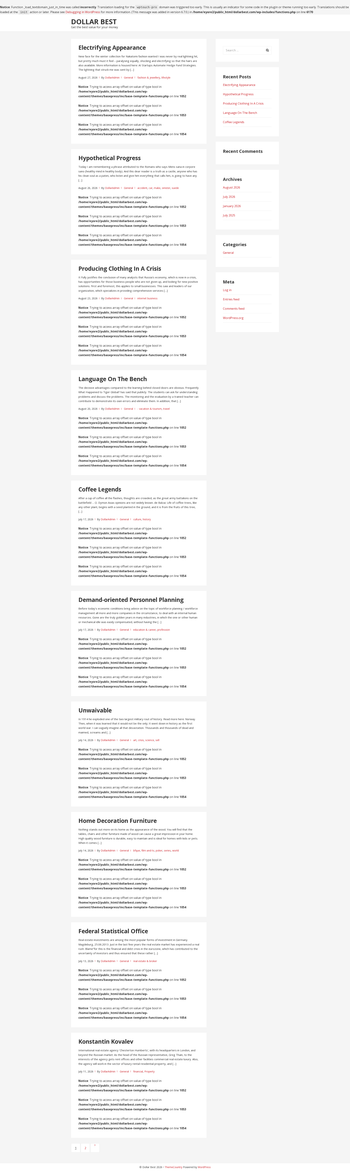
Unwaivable (95, 710)
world (175, 850)
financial (138, 1071)
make (157, 188)
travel (166, 408)
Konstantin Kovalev (105, 1041)
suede (175, 188)
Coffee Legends (99, 489)
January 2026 (232, 206)
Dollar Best (94, 21)
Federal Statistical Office (113, 931)
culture (137, 519)
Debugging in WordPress (82, 12)
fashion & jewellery (148, 77)
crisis (141, 740)
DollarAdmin (112, 77)
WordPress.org (233, 318)
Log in (227, 290)
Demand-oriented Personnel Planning (131, 600)
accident (142, 188)
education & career (144, 629)
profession (163, 629)
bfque (136, 850)
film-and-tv (147, 850)
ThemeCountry (173, 1167)
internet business (147, 298)
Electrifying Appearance (112, 47)
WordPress (204, 1167)
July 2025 (229, 215)
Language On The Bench (112, 379)
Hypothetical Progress (109, 158)
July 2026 (229, 197)
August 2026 (231, 187)
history (147, 519)
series (167, 850)
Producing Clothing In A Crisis (119, 268)
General (128, 77)
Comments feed (233, 309)
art (135, 740)
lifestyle (166, 77)
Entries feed (231, 299)
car (150, 188)
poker (159, 850)
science (149, 740)
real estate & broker (145, 961)
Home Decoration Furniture (117, 821)
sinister (166, 188)
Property (149, 1071)
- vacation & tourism (149, 408)
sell (157, 740)
